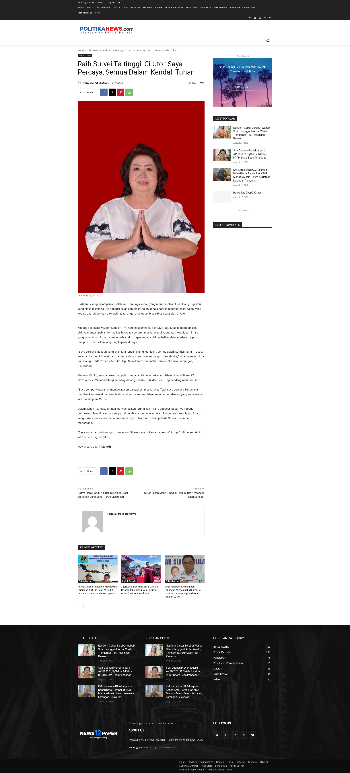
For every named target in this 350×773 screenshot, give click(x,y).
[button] (268, 40)
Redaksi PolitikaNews (97, 82)
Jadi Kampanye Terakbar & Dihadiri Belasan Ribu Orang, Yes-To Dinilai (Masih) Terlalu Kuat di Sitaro (139, 590)
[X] (260, 18)
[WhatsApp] (129, 92)
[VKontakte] (252, 735)
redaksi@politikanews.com (161, 747)
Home (81, 50)
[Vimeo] (265, 18)
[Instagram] (255, 18)
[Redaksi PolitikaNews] (80, 83)
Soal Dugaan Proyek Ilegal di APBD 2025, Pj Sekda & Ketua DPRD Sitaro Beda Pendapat (250, 154)
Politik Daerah (93, 50)
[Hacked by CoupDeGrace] (222, 197)
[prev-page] (80, 605)
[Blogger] (216, 735)
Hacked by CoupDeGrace (247, 192)
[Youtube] (270, 18)
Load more (241, 210)
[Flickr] (234, 735)
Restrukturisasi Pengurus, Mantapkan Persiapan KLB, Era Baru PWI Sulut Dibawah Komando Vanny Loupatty (97, 590)
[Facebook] (250, 18)
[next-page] (85, 605)
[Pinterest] (120, 92)
